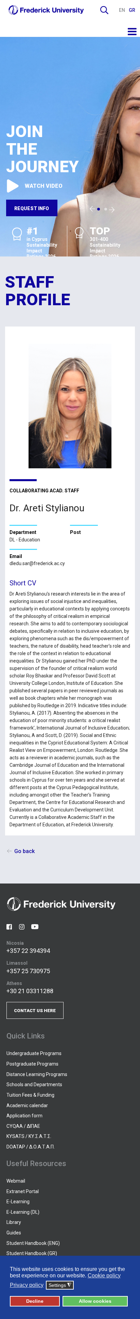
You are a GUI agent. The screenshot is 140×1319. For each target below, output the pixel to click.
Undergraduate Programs (34, 1053)
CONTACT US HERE (35, 1010)
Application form (24, 1115)
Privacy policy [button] (26, 1285)
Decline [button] (34, 1301)
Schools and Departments (34, 1084)
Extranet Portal (22, 1191)
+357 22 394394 (28, 950)
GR (132, 10)
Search (104, 10)
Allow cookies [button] (95, 1301)
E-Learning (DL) (22, 1212)
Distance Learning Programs (36, 1074)
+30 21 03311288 (29, 990)
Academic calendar (27, 1105)
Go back (24, 851)
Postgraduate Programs (32, 1064)
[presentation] (92, 209)
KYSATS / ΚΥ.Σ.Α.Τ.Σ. (28, 1136)
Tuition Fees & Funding (30, 1095)
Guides (13, 1232)
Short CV (23, 583)
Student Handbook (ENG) (33, 1243)
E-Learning (18, 1201)
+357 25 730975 (28, 971)
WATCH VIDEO (44, 186)
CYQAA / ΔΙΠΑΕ (23, 1126)
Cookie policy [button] (104, 1275)
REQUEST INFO (31, 208)
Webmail (15, 1181)
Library (13, 1222)
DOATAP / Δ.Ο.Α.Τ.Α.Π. (30, 1146)
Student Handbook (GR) (31, 1253)
